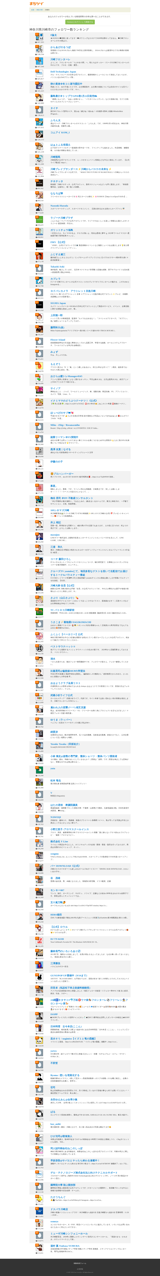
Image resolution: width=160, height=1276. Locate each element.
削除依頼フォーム (80, 1263)
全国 (32, 10)
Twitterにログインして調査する (80, 22)
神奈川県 (39, 10)
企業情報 (80, 1269)
